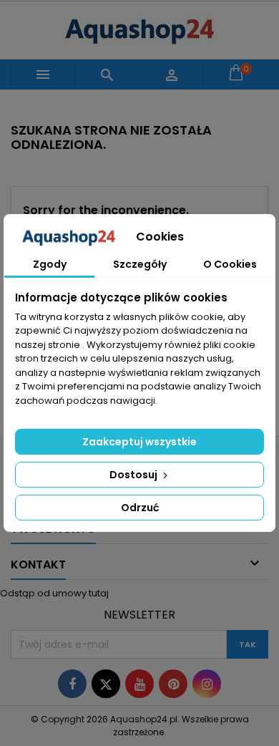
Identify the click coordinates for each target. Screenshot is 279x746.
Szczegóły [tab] (140, 264)
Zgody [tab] (50, 264)
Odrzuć (140, 507)
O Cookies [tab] (230, 264)
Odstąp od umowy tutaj (54, 593)
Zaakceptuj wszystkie (139, 442)
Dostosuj (134, 475)
